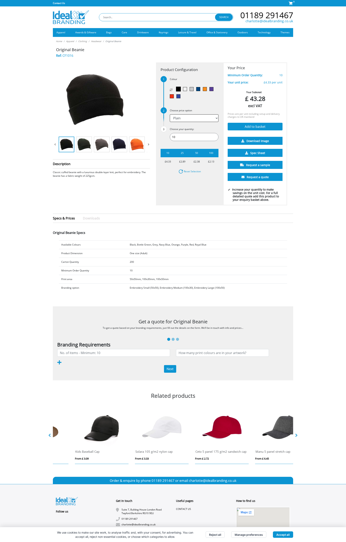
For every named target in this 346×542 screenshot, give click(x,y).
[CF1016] (179, 89)
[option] (83, 435)
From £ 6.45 (123, 458)
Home (59, 41)
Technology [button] (264, 32)
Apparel (70, 41)
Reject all (215, 534)
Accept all (283, 534)
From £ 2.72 (63, 458)
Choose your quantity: (182, 129)
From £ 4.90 (243, 458)
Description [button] (61, 164)
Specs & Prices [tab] (64, 218)
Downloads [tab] (91, 218)
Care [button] (124, 32)
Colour (173, 79)
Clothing (82, 41)
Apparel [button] (60, 32)
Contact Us (59, 3)
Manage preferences (249, 534)
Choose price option (181, 110)
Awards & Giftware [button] (85, 32)
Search (223, 17)
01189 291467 (266, 15)
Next (170, 369)
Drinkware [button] (143, 32)
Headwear (96, 41)
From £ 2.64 (183, 458)
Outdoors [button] (242, 32)
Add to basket (255, 127)
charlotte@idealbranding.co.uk (269, 21)
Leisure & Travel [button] (187, 32)
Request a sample (257, 165)
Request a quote (257, 177)
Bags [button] (109, 32)
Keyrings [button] (163, 32)
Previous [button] (50, 435)
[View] (66, 144)
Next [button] (296, 435)
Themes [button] (285, 32)
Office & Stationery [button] (216, 32)
